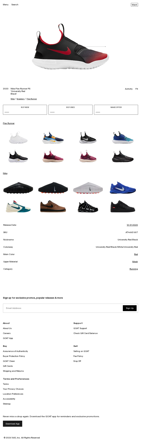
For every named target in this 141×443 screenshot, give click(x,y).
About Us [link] (7, 328)
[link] (18, 137)
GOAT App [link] (8, 338)
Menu (5, 5)
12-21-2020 (132, 225)
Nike (13, 99)
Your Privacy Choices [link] (13, 389)
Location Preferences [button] (13, 394)
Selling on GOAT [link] (81, 351)
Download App (12, 424)
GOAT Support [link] (80, 328)
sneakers (21, 99)
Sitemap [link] (6, 404)
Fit (136, 89)
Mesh (135, 262)
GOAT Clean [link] (9, 361)
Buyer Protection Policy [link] (14, 356)
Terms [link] (6, 384)
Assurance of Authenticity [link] (15, 351)
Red (136, 254)
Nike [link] (5, 173)
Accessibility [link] (9, 399)
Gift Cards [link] (8, 366)
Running (134, 269)
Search (14, 5)
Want (134, 5)
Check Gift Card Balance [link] (85, 333)
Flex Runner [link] (9, 123)
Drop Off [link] (77, 361)
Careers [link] (6, 333)
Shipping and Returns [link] (13, 371)
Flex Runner (32, 99)
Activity (129, 89)
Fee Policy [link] (78, 356)
